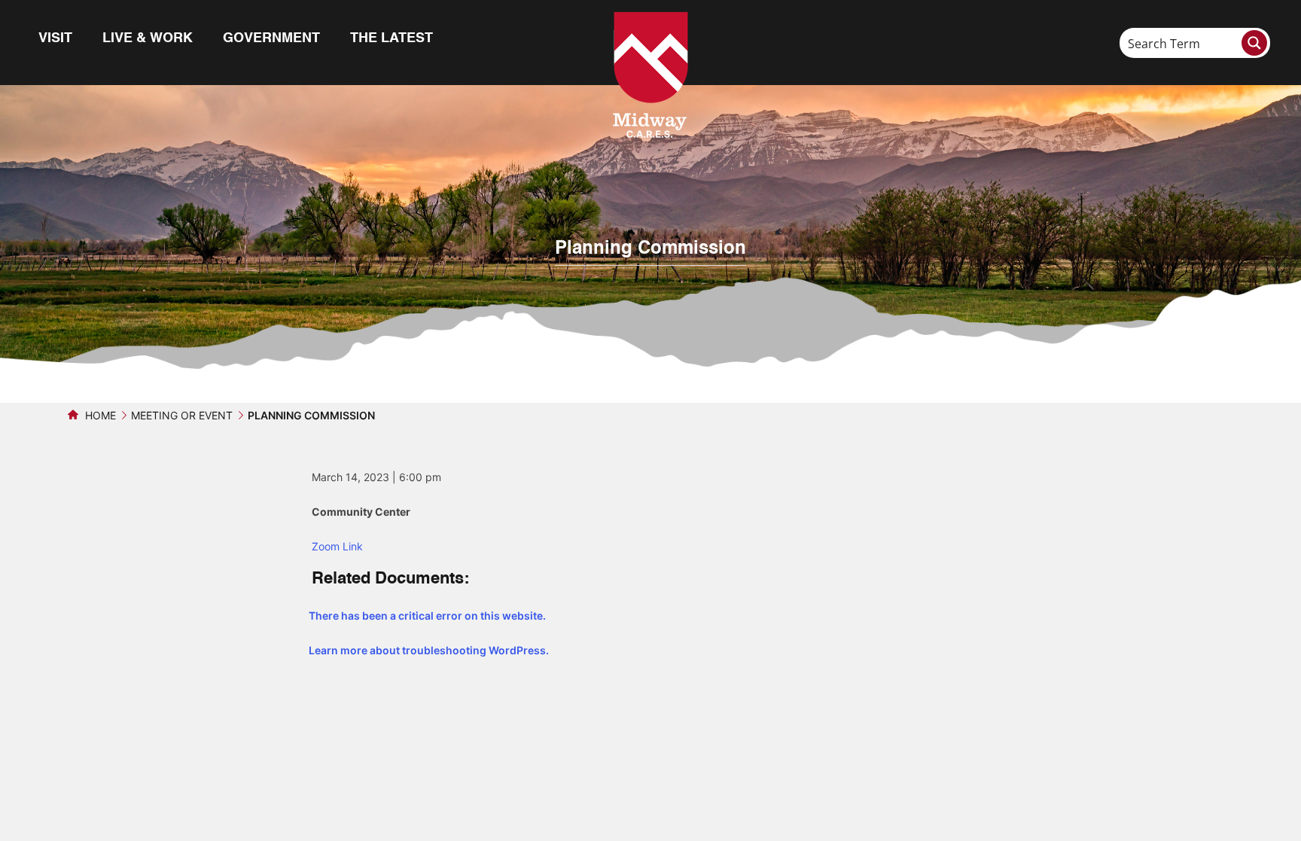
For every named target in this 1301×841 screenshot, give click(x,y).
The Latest (391, 38)
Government (271, 38)
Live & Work (147, 38)
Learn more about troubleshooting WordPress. (429, 650)
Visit (55, 38)
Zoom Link (337, 546)
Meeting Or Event (182, 415)
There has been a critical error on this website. (427, 615)
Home (99, 415)
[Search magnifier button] (1254, 43)
